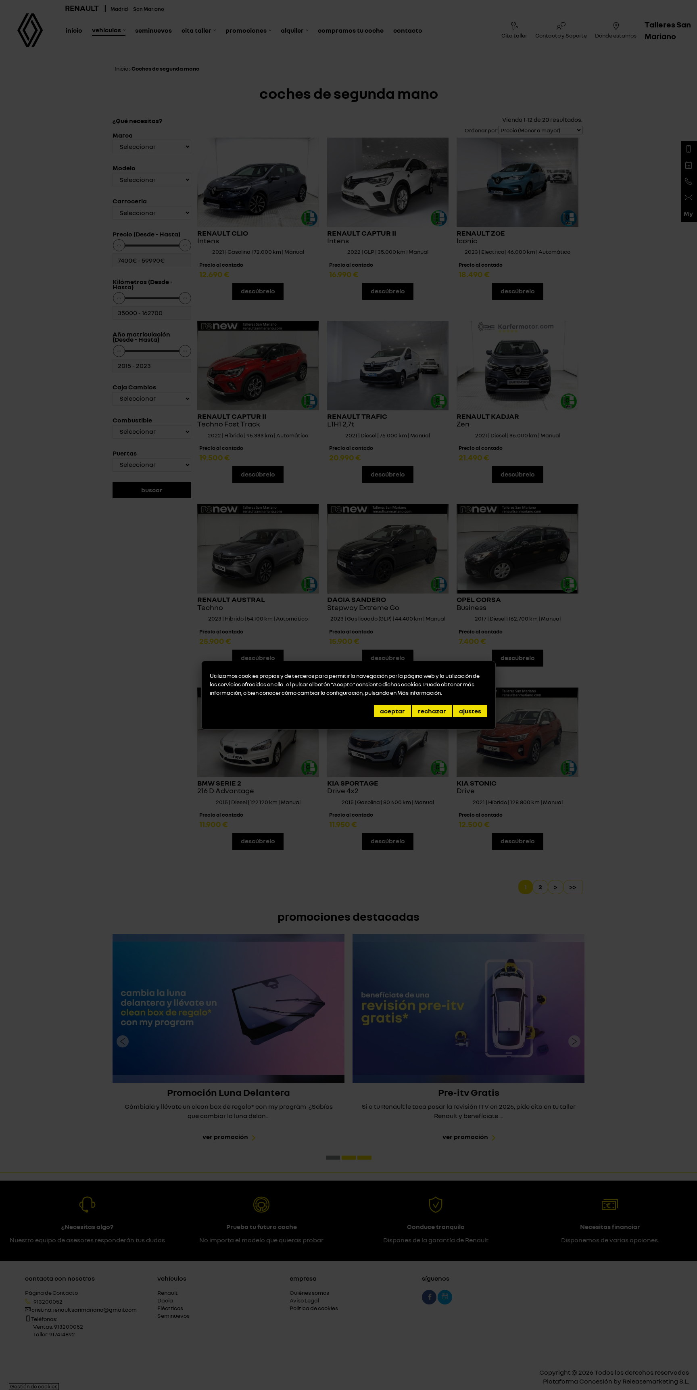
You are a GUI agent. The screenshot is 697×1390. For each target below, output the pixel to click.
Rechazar (432, 711)
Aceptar (392, 711)
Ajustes (470, 711)
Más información (419, 692)
